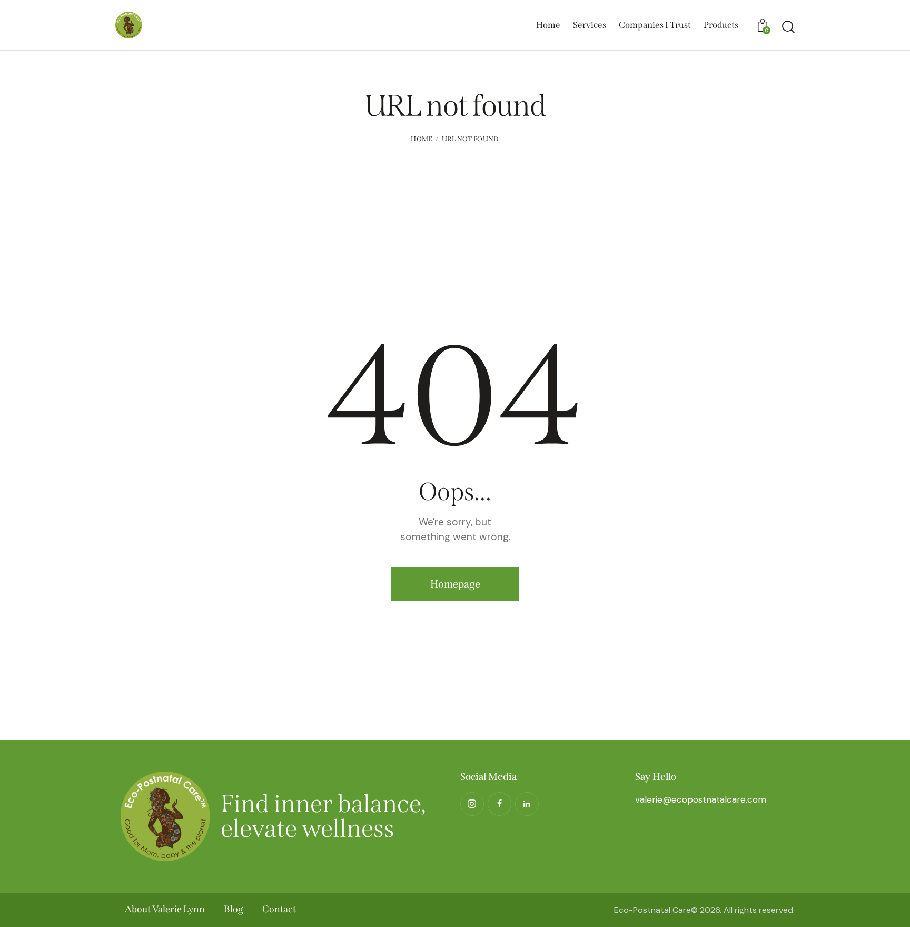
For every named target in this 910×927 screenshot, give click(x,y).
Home (421, 139)
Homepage (455, 584)
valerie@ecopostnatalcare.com (700, 799)
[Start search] (788, 26)
